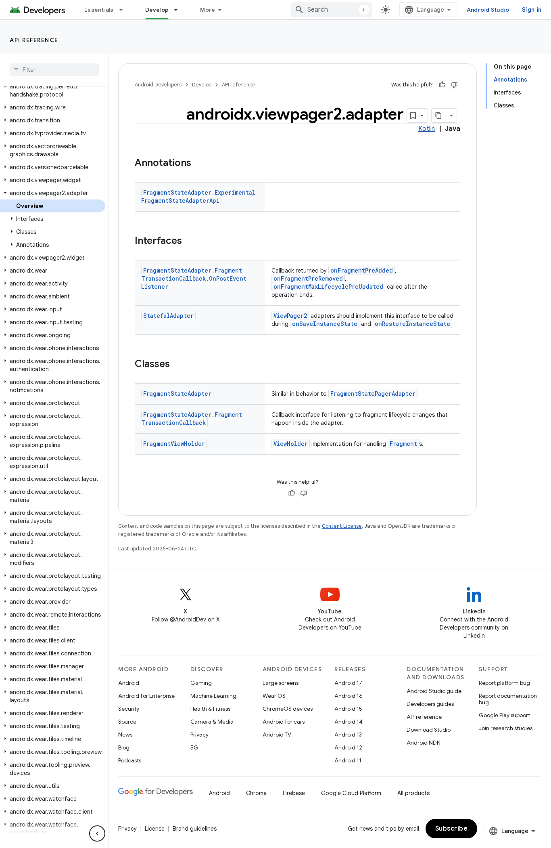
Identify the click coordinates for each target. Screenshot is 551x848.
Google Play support (504, 715)
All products (413, 793)
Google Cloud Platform (351, 793)
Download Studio (429, 729)
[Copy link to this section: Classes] (178, 364)
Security (128, 708)
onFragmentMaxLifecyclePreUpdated (328, 286)
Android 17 (348, 682)
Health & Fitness (210, 708)
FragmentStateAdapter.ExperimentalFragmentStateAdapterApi (198, 196)
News (125, 734)
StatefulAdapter (168, 315)
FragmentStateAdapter (177, 393)
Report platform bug (504, 682)
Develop (157, 9)
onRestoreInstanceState (412, 323)
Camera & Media (212, 721)
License (155, 828)
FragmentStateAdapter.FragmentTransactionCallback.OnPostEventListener (193, 278)
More (207, 9)
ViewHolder (290, 443)
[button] (52, 90)
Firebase (294, 793)
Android (128, 682)
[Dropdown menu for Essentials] (125, 9)
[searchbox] (54, 69)
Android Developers (158, 84)
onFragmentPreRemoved (308, 278)
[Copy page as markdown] (439, 115)
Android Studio (488, 9)
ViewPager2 (290, 315)
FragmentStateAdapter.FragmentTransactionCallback (191, 418)
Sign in (531, 9)
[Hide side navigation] (97, 833)
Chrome (256, 793)
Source (127, 721)
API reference (34, 40)
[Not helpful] (454, 85)
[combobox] (331, 9)
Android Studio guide (434, 691)
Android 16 (348, 695)
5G (194, 747)
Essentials (99, 9)
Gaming (201, 682)
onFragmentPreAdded (361, 270)
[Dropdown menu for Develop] (179, 9)
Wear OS (274, 695)
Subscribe (451, 829)
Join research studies (505, 728)
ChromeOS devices (288, 708)
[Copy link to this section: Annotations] (199, 163)
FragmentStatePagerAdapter (372, 393)
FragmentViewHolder (174, 443)
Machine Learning (213, 695)
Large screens (280, 682)
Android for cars (284, 721)
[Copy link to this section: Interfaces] (190, 241)
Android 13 (348, 734)
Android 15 (348, 708)
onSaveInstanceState (324, 323)
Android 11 (347, 760)
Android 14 (348, 721)
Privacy (199, 734)
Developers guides (430, 703)
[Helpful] (442, 85)
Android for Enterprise (146, 695)
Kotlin (426, 129)
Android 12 (348, 747)
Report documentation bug (508, 699)
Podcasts (129, 760)
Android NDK (423, 742)
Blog (123, 747)
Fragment (403, 443)
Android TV (277, 734)
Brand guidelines (195, 828)
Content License (342, 526)
